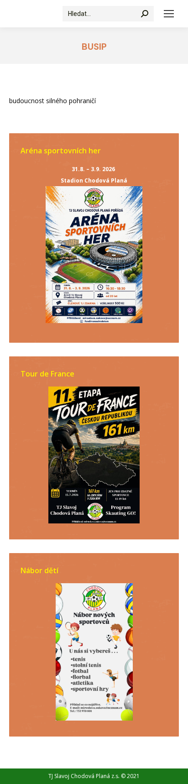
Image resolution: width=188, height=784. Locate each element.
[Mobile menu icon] (169, 14)
